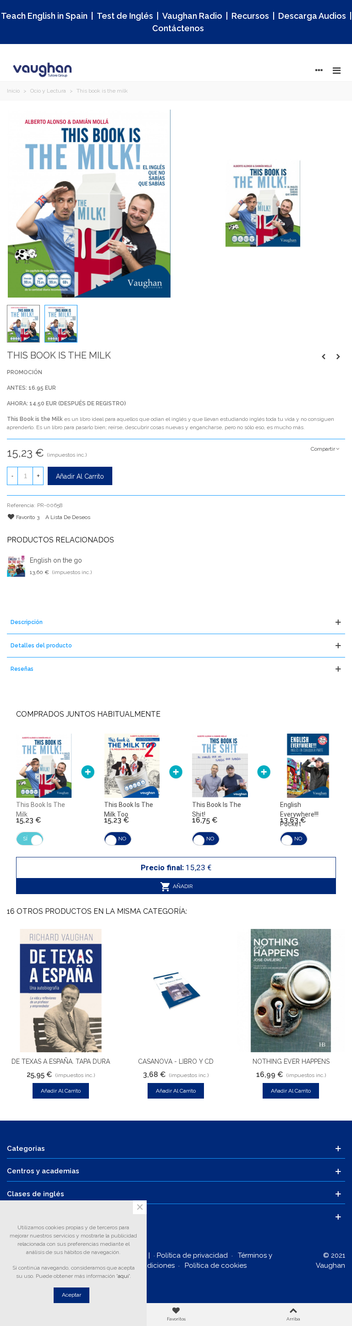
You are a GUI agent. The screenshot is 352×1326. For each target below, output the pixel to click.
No (122, 838)
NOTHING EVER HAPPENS (291, 1061)
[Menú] (336, 70)
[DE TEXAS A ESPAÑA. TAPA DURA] (61, 990)
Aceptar (71, 1295)
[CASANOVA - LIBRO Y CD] (176, 990)
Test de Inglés (125, 16)
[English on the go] (16, 566)
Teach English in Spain (44, 16)
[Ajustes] (319, 70)
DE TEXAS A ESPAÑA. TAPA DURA (60, 1061)
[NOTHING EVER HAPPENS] (291, 990)
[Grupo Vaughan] (43, 70)
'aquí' (123, 1276)
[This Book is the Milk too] (323, 357)
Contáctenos (178, 28)
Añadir (182, 886)
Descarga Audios (312, 16)
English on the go (56, 560)
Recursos (250, 16)
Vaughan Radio (192, 16)
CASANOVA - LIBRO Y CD (176, 1061)
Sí (25, 838)
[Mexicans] (338, 357)
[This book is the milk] (89, 203)
